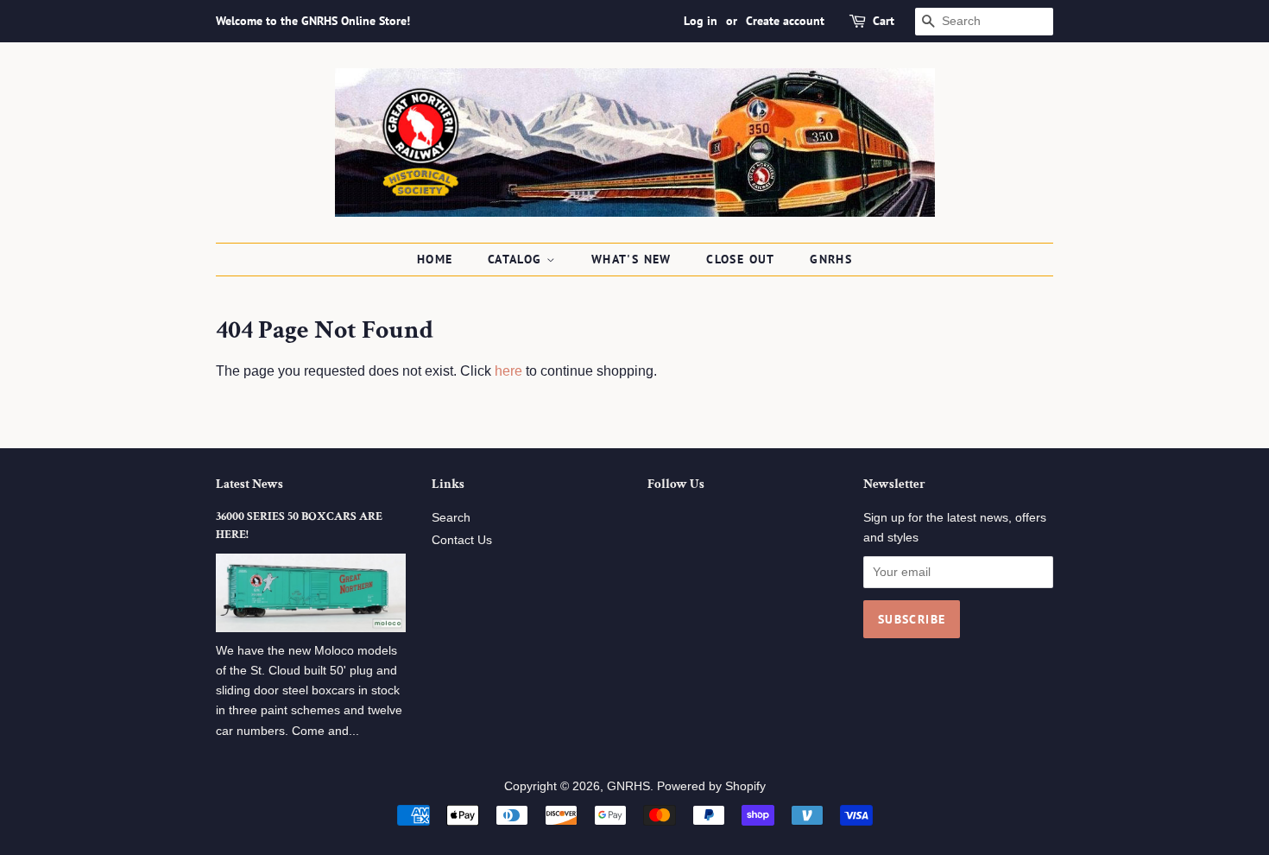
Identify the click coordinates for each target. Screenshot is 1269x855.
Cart (883, 20)
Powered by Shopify (711, 786)
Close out (740, 259)
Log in (700, 20)
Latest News (249, 484)
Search (451, 517)
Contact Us (462, 540)
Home (435, 259)
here (508, 371)
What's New (631, 259)
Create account (785, 20)
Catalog (517, 259)
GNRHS (831, 259)
